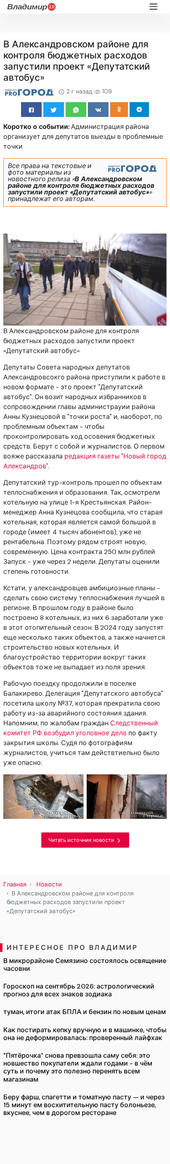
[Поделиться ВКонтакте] (98, 109)
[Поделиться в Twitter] (53, 109)
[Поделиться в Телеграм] (139, 109)
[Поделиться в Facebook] (31, 109)
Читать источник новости (82, 840)
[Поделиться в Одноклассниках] (119, 109)
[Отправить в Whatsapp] (76, 109)
